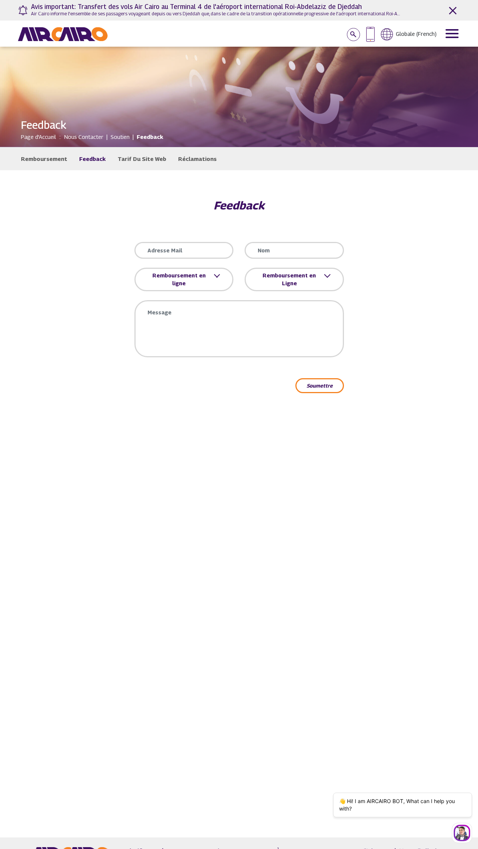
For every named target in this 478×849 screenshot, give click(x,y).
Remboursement (44, 158)
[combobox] (181, 279)
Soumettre (320, 386)
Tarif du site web (142, 158)
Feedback (92, 158)
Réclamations (197, 158)
